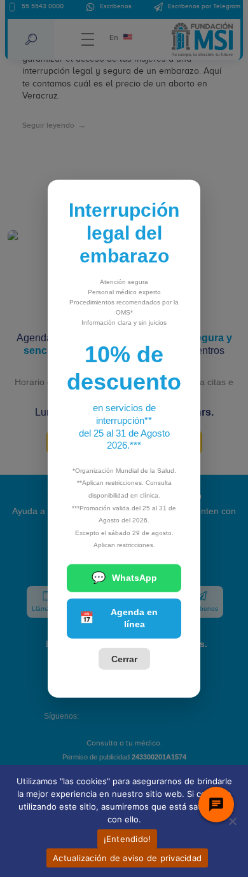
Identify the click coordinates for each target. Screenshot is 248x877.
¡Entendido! (127, 839)
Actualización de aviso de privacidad (127, 858)
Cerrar (124, 658)
